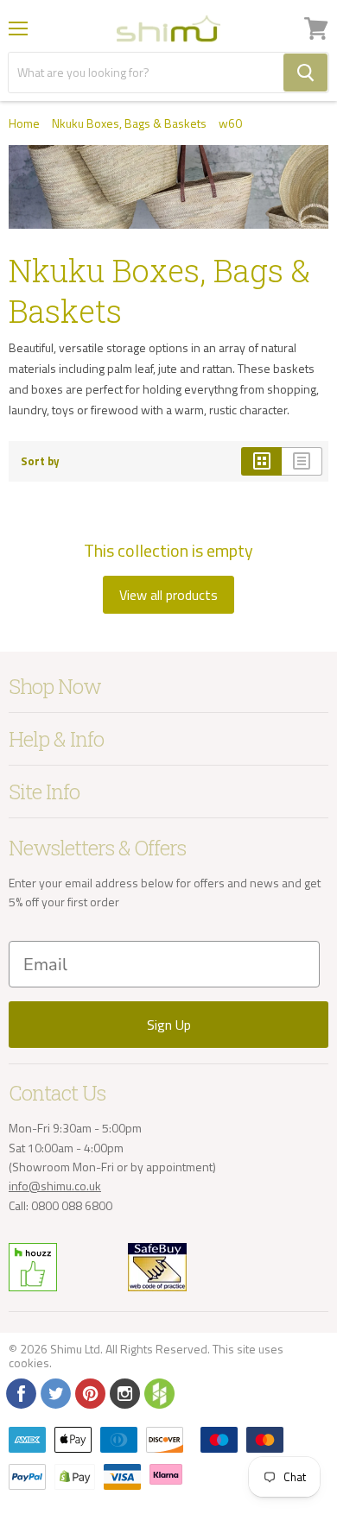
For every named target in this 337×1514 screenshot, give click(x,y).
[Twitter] (54, 1392)
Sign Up (169, 1024)
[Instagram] (123, 1392)
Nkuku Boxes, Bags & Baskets (129, 123)
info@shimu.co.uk (55, 1186)
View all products (168, 594)
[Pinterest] (89, 1392)
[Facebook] (20, 1392)
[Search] (305, 72)
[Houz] (158, 1392)
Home (24, 123)
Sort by (40, 461)
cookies (29, 1362)
